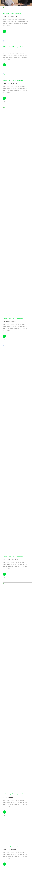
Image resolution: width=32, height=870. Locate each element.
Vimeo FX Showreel (10, 321)
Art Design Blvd (9, 797)
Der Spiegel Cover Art (11, 559)
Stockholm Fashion (10, 50)
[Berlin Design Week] (3, 7)
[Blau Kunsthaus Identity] (16, 830)
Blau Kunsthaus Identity (12, 849)
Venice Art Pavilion (10, 83)
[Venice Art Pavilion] (4, 74)
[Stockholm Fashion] (3, 40)
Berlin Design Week (10, 16)
